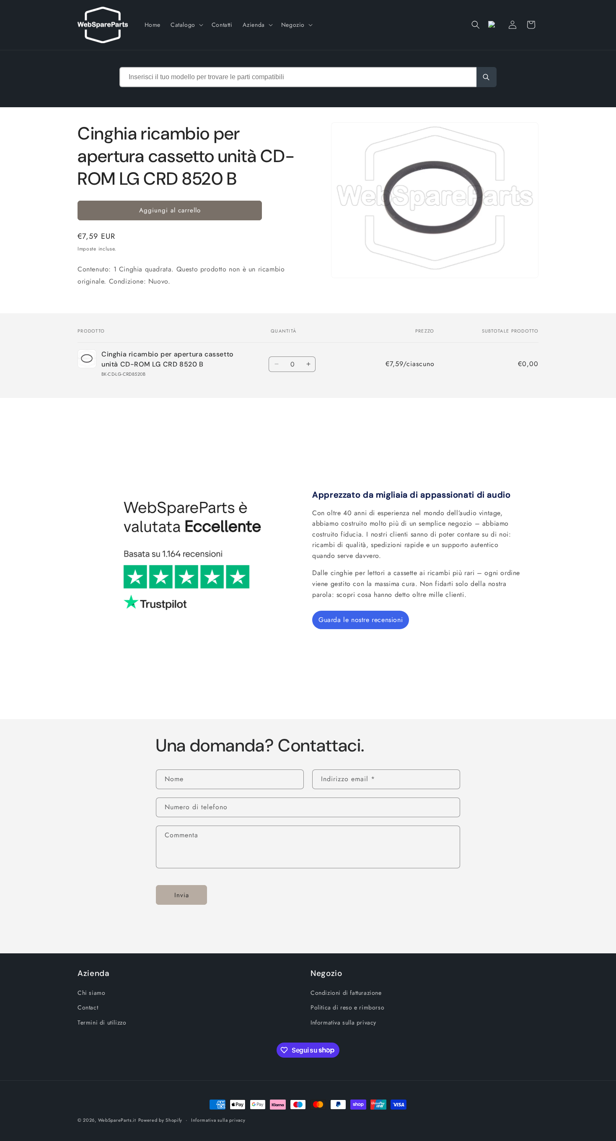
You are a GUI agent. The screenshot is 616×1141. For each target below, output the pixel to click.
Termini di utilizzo (102, 1022)
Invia (181, 894)
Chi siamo (91, 993)
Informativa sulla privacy (343, 1022)
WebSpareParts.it (117, 1120)
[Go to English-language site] (494, 24)
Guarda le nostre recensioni (360, 620)
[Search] (486, 77)
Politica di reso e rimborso (347, 1007)
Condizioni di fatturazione (346, 993)
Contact (88, 1007)
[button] (186, 25)
